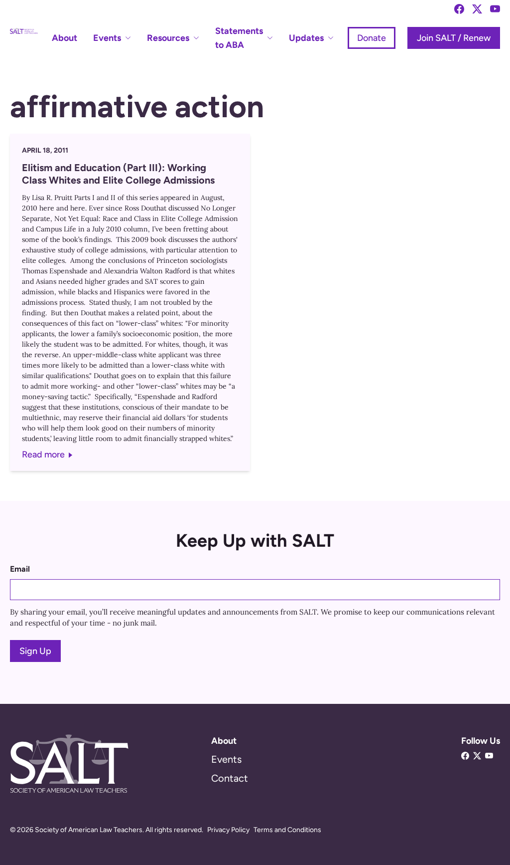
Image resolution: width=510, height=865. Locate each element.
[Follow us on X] (477, 9)
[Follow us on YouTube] (495, 9)
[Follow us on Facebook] (459, 9)
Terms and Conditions (287, 830)
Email (20, 569)
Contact (229, 778)
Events (226, 759)
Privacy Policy (228, 830)
